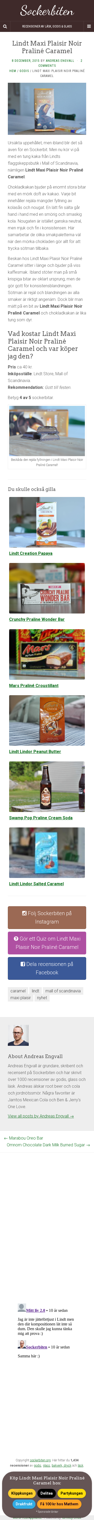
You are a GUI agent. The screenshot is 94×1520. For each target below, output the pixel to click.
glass (46, 1465)
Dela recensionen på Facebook (49, 968)
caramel (18, 990)
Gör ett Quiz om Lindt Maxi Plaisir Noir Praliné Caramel (48, 943)
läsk (80, 1465)
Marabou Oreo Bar (23, 1138)
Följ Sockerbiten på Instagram (49, 917)
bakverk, (58, 1465)
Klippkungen (22, 1493)
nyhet (42, 997)
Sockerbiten (47, 10)
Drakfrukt (24, 1504)
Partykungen (72, 1493)
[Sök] (5, 26)
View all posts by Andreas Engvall (41, 1116)
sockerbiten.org (40, 1460)
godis (37, 1465)
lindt (35, 990)
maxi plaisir (20, 997)
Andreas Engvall (60, 61)
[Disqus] (47, 1218)
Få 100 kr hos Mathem (59, 1504)
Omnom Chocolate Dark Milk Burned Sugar (48, 1144)
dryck (67, 1465)
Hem (12, 71)
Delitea (46, 1493)
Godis (24, 71)
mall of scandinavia (63, 990)
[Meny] (89, 26)
